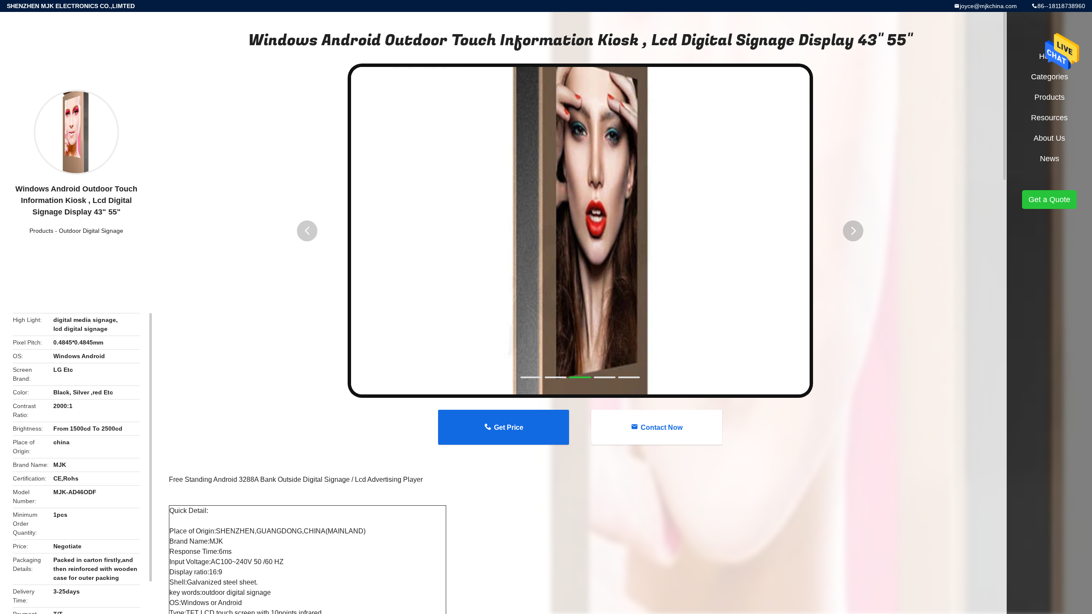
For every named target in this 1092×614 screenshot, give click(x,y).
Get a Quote (1049, 199)
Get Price (508, 427)
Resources (1049, 117)
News (1049, 158)
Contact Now (661, 427)
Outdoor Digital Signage (91, 230)
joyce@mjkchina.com (988, 6)
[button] (307, 230)
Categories (1049, 76)
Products (41, 230)
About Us (1049, 138)
